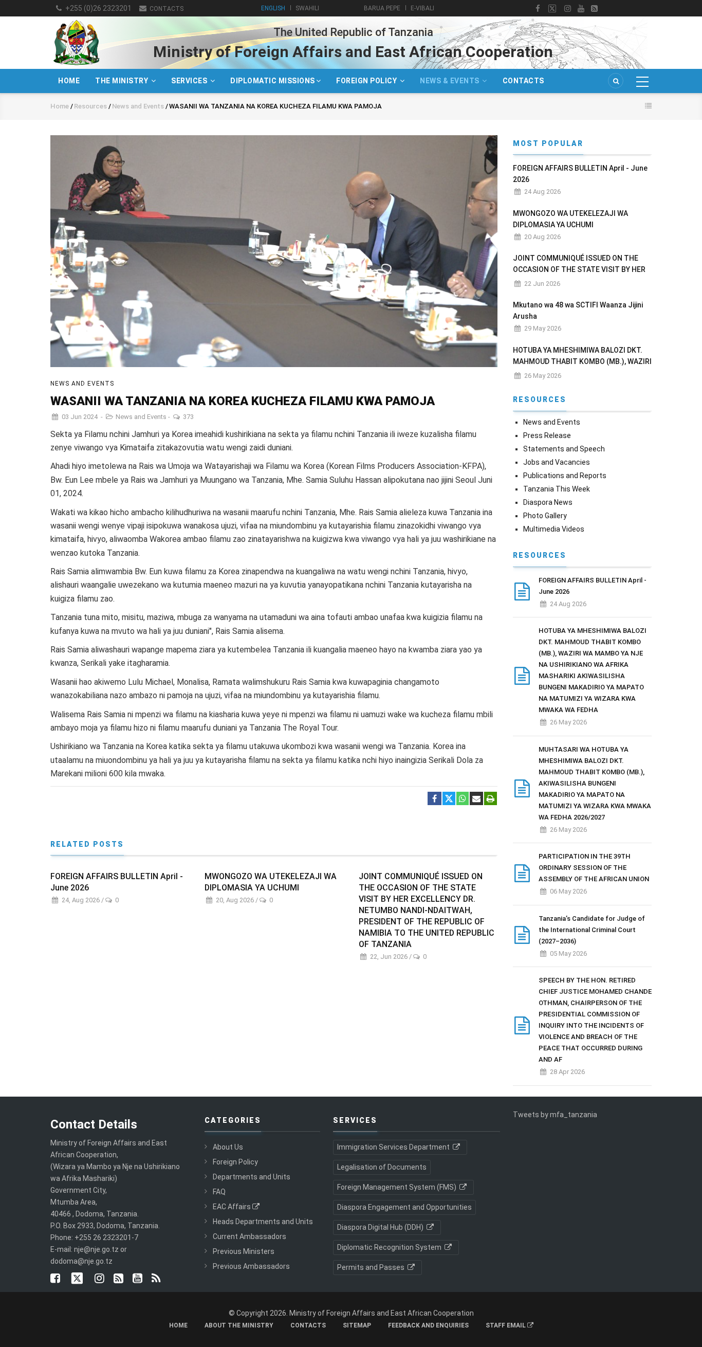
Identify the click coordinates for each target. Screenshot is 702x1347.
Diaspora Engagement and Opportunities (404, 1207)
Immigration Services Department (394, 1147)
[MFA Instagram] (568, 8)
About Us (228, 1147)
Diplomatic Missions (272, 81)
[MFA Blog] (594, 8)
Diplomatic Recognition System (390, 1247)
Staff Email (506, 1325)
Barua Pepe (382, 8)
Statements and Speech (564, 449)
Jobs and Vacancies (556, 462)
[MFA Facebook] (538, 8)
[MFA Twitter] (552, 8)
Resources (90, 106)
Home (69, 81)
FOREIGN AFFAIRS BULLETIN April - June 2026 (116, 882)
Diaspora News (547, 502)
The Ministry (122, 81)
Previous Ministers (243, 1251)
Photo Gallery (545, 516)
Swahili (307, 8)
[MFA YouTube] (137, 1279)
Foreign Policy (367, 81)
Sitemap (357, 1325)
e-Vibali (422, 8)
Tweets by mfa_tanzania (555, 1115)
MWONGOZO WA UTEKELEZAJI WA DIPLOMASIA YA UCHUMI (271, 882)
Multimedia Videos (553, 529)
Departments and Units (251, 1177)
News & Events (450, 81)
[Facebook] (434, 799)
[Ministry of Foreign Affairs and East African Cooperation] (76, 19)
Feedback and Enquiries (428, 1325)
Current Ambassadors (249, 1236)
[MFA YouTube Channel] (581, 8)
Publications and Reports (564, 475)
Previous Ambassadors (251, 1266)
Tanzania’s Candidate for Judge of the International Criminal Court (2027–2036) (592, 930)
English (273, 8)
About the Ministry (239, 1325)
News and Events (138, 106)
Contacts (165, 8)
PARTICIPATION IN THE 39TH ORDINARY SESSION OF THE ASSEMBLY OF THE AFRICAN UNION (594, 867)
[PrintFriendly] (490, 799)
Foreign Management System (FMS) (397, 1187)
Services (190, 81)
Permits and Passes (371, 1267)
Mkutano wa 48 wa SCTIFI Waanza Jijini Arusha (578, 310)
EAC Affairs (232, 1207)
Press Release (547, 435)
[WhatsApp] (462, 799)
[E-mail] (476, 799)
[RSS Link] (156, 1279)
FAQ (219, 1192)
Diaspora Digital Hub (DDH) (381, 1227)
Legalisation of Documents (382, 1167)
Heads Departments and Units (263, 1221)
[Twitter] (448, 798)
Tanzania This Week (556, 489)
